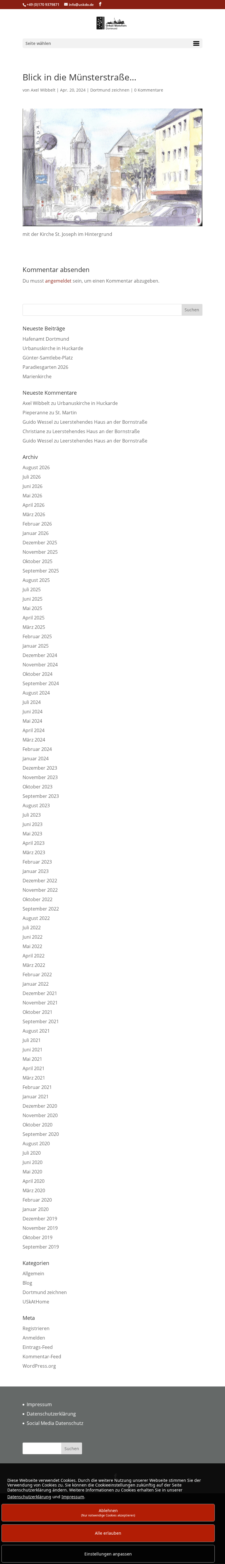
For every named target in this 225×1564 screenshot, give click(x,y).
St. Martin (66, 412)
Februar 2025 (37, 636)
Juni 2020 (32, 1162)
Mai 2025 (32, 608)
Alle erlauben (108, 1533)
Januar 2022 (36, 984)
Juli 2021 (32, 1040)
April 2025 (34, 617)
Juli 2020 (32, 1153)
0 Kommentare (148, 90)
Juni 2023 (32, 824)
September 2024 (41, 683)
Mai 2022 (32, 946)
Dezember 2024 (40, 655)
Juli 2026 (32, 477)
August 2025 (36, 580)
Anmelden (34, 1338)
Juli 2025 (32, 589)
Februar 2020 (37, 1200)
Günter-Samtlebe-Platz (48, 357)
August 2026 (36, 467)
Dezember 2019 (40, 1218)
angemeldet (58, 281)
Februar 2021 (37, 1087)
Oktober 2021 (37, 1012)
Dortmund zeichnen (109, 90)
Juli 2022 (32, 927)
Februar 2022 (37, 974)
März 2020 (34, 1190)
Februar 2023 (37, 862)
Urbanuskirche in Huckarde (53, 348)
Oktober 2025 (37, 561)
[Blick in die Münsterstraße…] (112, 227)
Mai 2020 (32, 1171)
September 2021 (41, 1021)
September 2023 (41, 796)
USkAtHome (36, 1301)
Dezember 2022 (40, 880)
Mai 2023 (32, 833)
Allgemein (33, 1273)
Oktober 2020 (37, 1125)
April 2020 (34, 1181)
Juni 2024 (32, 711)
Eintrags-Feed (38, 1347)
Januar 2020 (36, 1209)
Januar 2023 (36, 871)
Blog (27, 1283)
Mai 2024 (32, 721)
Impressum (39, 1404)
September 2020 (41, 1134)
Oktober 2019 (37, 1237)
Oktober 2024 (37, 674)
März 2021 (34, 1078)
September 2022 (41, 909)
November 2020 (40, 1115)
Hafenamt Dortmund (46, 339)
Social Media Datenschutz (55, 1423)
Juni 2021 (32, 1049)
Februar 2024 (37, 749)
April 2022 (34, 955)
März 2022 (34, 965)
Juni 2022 (32, 937)
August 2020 (36, 1143)
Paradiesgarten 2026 (45, 367)
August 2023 (36, 805)
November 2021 (40, 1002)
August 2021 (36, 1031)
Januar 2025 (36, 646)
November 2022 (40, 890)
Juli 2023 (32, 815)
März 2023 (34, 852)
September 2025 (41, 571)
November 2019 (40, 1228)
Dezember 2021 (40, 993)
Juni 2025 (32, 599)
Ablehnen (108, 1512)
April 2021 (34, 1068)
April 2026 (34, 505)
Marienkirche (37, 376)
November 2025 (40, 552)
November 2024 (40, 664)
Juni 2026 (32, 486)
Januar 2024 (36, 758)
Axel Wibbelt (43, 90)
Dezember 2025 (40, 542)
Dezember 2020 (40, 1106)
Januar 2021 (36, 1096)
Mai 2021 (32, 1059)
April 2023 (34, 843)
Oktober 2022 (37, 899)
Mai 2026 (32, 495)
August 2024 (36, 693)
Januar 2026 (36, 533)
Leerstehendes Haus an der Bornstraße (103, 422)
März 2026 (34, 514)
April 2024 (34, 730)
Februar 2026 (37, 524)
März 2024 (34, 740)
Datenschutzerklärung (51, 1414)
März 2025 (34, 627)
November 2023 (40, 777)
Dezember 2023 (40, 768)
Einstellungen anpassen (108, 1554)
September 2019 (41, 1247)
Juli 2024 (32, 702)
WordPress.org (39, 1366)
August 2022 (36, 918)
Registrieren (36, 1328)
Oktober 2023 (37, 786)
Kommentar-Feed (42, 1356)
